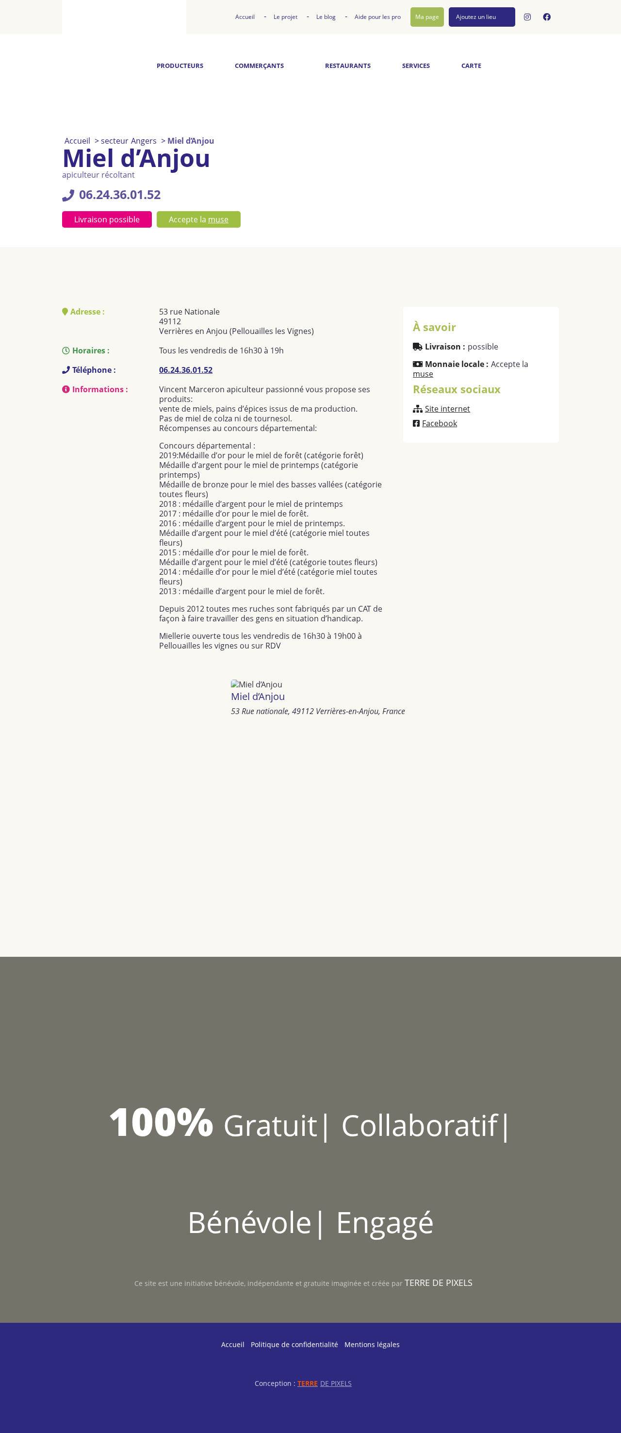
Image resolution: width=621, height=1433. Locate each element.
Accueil (245, 17)
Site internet (447, 409)
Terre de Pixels (439, 1282)
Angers (144, 140)
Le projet (285, 17)
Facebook (439, 423)
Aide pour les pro (378, 17)
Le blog (326, 17)
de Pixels (324, 1383)
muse (218, 219)
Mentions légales (372, 1344)
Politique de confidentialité (294, 1344)
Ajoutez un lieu (476, 17)
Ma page (427, 17)
